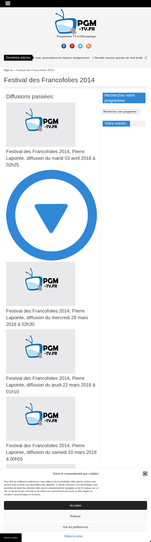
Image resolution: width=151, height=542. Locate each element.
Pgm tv (8, 70)
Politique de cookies (73, 536)
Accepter (75, 505)
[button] (145, 474)
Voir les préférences (75, 527)
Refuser (75, 516)
